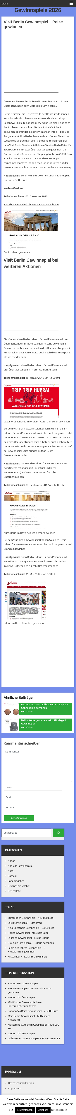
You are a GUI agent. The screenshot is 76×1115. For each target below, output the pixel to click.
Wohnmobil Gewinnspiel (21, 997)
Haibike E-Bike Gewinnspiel (23, 983)
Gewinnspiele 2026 (38, 10)
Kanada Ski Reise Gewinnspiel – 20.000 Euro (33, 1010)
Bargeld (12, 875)
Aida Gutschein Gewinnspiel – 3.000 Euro (31, 927)
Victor (29, 711)
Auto (10, 870)
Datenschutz (59, 1109)
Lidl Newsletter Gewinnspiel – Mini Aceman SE (34, 1038)
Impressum (14, 1088)
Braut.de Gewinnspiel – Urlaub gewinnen (31, 942)
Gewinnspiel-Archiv (18, 885)
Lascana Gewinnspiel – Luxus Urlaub (28, 937)
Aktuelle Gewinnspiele (20, 865)
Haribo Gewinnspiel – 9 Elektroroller (28, 932)
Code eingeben (16, 880)
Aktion (11, 860)
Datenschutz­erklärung (21, 1082)
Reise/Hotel (14, 890)
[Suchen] (58, 833)
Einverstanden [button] (24, 1110)
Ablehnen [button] (43, 1110)
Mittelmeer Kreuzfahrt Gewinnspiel (27, 956)
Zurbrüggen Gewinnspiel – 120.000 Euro (30, 917)
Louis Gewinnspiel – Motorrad (25, 922)
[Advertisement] (38, 60)
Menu (4, 3)
